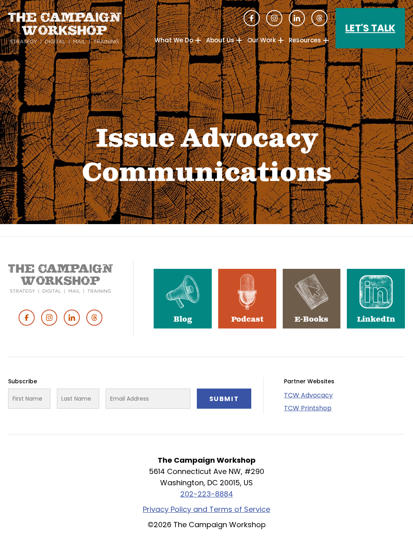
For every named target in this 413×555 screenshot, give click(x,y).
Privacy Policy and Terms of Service (206, 509)
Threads (319, 18)
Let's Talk (370, 28)
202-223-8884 (206, 494)
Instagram (274, 18)
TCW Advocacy (308, 395)
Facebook (251, 18)
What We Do (173, 40)
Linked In (297, 18)
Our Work (261, 40)
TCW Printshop (308, 408)
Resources (305, 40)
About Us (220, 40)
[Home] (64, 28)
